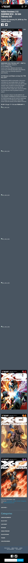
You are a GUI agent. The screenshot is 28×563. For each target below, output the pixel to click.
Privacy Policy (7, 548)
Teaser (3, 538)
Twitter (14, 501)
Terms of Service (14, 548)
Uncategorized (5, 541)
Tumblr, (18, 501)
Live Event (4, 524)
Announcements (6, 517)
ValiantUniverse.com (8, 502)
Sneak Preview (5, 531)
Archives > (4, 507)
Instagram (23, 501)
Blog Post (4, 521)
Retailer (3, 527)
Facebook (9, 501)
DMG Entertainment (10, 549)
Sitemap (20, 548)
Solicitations (5, 534)
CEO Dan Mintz (18, 549)
